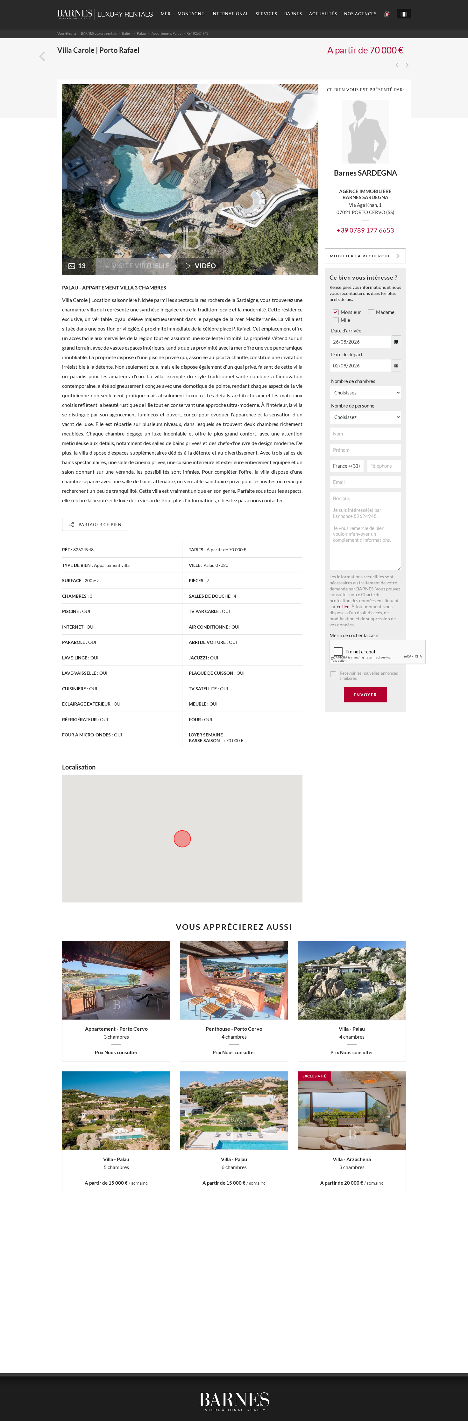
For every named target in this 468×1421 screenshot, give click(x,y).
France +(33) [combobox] (346, 466)
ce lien (343, 606)
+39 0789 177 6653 (365, 230)
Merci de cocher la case (354, 635)
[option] (190, 179)
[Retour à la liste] (42, 56)
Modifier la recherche (360, 256)
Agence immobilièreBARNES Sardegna (365, 194)
